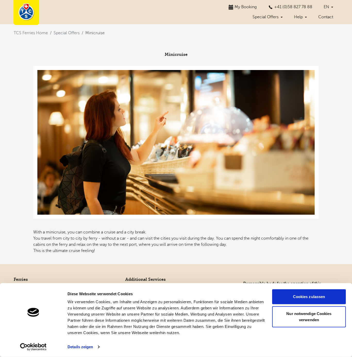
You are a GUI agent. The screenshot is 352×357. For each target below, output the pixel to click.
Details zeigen (80, 347)
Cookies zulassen (309, 296)
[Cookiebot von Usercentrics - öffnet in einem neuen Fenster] (33, 347)
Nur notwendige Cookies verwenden (308, 316)
